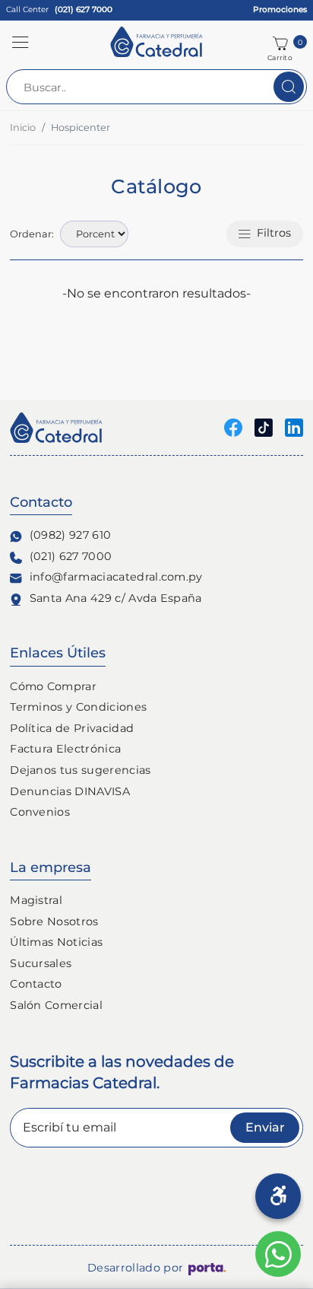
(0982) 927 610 (70, 535)
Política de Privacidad (72, 728)
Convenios (40, 812)
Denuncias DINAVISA (70, 791)
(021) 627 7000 (71, 556)
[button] (20, 41)
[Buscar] (288, 87)
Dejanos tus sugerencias (80, 770)
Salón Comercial (56, 1005)
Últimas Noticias (56, 942)
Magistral (36, 900)
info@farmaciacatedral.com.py (116, 577)
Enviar (265, 1127)
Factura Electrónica (65, 749)
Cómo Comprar (53, 686)
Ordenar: (32, 234)
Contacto (36, 984)
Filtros (274, 233)
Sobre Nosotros (54, 921)
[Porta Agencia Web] (207, 1268)
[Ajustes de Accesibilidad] (278, 1196)
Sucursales (40, 963)
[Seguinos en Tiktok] (264, 426)
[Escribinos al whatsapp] (278, 1254)
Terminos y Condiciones (78, 707)
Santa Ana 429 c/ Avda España (116, 598)
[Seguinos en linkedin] (294, 426)
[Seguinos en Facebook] (233, 426)
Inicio (23, 127)
